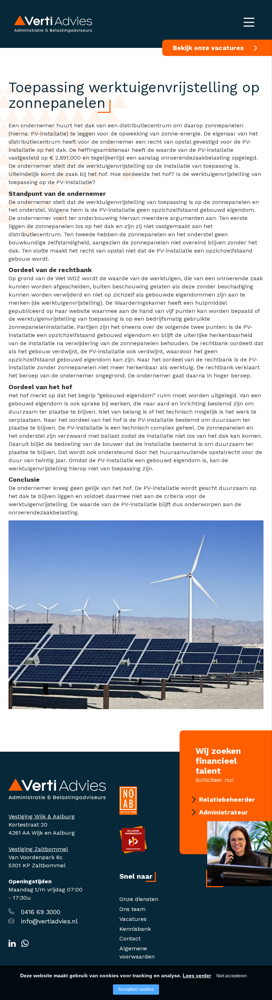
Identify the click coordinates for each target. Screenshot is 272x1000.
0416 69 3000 (40, 912)
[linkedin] (12, 944)
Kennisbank (135, 929)
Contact (130, 938)
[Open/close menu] (249, 22)
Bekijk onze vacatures (208, 47)
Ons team (132, 909)
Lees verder (197, 975)
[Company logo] (57, 788)
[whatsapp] (25, 944)
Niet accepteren (231, 975)
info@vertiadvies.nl (49, 921)
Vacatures (133, 919)
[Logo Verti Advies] (53, 23)
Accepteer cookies (136, 989)
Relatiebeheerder (227, 799)
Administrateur (223, 812)
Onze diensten (138, 899)
